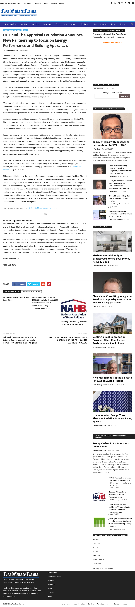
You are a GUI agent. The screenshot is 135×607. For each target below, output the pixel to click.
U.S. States (28, 3)
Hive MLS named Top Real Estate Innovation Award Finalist (119, 198)
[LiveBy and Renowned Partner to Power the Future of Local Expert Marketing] (99, 215)
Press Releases (100, 24)
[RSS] (125, 3)
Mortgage (47, 24)
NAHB (112, 500)
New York (96, 555)
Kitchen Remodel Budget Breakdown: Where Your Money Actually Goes (111, 258)
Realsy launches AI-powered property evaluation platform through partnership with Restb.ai (120, 184)
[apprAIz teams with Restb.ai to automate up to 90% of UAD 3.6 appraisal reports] (112, 126)
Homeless (35, 24)
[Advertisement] (87, 13)
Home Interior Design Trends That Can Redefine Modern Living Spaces (112, 418)
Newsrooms (52, 573)
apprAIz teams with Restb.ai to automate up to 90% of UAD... (111, 143)
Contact (54, 3)
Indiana (95, 551)
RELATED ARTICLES (12, 292)
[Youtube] (132, 3)
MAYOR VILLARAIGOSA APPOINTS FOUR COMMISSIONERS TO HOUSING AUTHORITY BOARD (68, 340)
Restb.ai (97, 149)
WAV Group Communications (120, 204)
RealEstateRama (12, 50)
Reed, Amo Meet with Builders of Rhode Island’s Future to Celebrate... (119, 507)
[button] (131, 24)
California (96, 543)
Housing (23, 24)
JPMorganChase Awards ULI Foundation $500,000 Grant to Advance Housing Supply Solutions (120, 522)
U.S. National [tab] (98, 89)
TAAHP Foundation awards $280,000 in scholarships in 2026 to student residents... (120, 480)
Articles (123, 24)
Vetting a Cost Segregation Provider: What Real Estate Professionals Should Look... (109, 340)
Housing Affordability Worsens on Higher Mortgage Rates (118, 494)
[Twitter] (129, 3)
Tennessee (97, 563)
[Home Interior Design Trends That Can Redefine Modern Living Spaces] (112, 401)
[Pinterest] (122, 3)
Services (38, 3)
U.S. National (8, 24)
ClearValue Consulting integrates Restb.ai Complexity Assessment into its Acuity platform (120, 169)
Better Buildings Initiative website (42, 208)
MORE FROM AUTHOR (31, 292)
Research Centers (54, 577)
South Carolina (98, 559)
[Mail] (118, 3)
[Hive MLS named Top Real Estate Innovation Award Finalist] (99, 200)
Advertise (51, 585)
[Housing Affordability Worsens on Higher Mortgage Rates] (74, 307)
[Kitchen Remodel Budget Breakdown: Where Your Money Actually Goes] (112, 241)
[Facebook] (111, 3)
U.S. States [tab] (111, 89)
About (46, 3)
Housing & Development (12, 30)
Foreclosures (61, 24)
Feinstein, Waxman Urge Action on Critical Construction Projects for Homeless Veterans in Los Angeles (20, 340)
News (113, 24)
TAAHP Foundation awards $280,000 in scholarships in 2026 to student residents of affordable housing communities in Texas (45, 303)
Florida (95, 547)
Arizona (95, 539)
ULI (111, 529)
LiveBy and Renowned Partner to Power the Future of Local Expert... (120, 213)
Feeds (61, 3)
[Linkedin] (115, 3)
